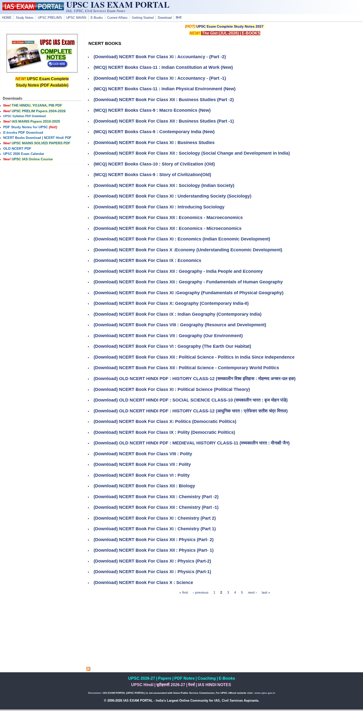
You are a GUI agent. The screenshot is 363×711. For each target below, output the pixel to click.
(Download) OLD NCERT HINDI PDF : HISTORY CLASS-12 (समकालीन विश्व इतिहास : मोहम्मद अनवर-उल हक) (195, 378)
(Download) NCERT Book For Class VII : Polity (142, 464)
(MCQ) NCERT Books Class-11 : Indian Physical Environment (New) (165, 88)
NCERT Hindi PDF (57, 138)
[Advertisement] (224, 632)
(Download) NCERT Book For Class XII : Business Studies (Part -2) (164, 99)
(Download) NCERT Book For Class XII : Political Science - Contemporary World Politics (186, 367)
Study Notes (25, 17)
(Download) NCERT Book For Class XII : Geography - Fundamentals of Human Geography (188, 281)
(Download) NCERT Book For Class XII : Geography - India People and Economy (178, 271)
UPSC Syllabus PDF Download (24, 116)
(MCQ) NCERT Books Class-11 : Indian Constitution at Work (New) (163, 67)
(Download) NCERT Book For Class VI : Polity (142, 475)
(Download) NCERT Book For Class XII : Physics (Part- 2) (154, 539)
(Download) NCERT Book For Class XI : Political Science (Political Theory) (172, 389)
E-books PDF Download (23, 132)
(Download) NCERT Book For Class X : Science (143, 582)
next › (252, 592)
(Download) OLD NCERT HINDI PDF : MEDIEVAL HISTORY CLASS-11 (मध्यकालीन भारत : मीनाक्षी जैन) (192, 442)
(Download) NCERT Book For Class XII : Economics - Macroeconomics (168, 217)
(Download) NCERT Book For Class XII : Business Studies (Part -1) (164, 121)
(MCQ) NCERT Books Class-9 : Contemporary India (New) (154, 131)
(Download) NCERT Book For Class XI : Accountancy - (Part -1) (160, 78)
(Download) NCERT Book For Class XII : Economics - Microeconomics (168, 228)
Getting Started (143, 17)
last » (266, 592)
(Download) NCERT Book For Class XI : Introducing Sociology (159, 206)
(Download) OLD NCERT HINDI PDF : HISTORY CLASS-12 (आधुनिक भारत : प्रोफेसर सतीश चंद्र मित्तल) (191, 410)
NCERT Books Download (22, 138)
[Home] (33, 9)
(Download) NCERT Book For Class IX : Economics (147, 260)
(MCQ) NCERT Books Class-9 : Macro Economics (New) (152, 110)
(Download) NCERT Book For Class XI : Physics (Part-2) (152, 561)
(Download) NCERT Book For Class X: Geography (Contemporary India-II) (171, 303)
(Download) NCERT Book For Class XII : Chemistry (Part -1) (156, 507)
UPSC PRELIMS (50, 17)
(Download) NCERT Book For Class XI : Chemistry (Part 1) (155, 528)
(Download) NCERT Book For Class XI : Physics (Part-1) (152, 571)
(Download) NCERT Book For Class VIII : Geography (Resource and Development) (180, 324)
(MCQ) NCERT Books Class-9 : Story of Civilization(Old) (152, 174)
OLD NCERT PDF (17, 148)
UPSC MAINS (76, 17)
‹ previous (200, 592)
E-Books (97, 17)
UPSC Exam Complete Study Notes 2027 (229, 26)
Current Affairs (117, 17)
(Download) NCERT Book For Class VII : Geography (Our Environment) (168, 335)
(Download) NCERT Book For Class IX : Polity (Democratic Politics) (164, 432)
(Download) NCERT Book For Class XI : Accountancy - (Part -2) (160, 56)
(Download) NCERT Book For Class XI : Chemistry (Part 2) (155, 518)
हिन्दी (179, 17)
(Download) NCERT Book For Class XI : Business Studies (154, 142)
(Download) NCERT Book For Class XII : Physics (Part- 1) (154, 550)
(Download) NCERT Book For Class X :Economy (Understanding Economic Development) (188, 249)
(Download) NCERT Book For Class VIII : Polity (143, 453)
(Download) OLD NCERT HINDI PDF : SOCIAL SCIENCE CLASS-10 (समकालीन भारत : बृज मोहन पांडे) (191, 400)
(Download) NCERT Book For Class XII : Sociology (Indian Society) (164, 185)
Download (165, 17)
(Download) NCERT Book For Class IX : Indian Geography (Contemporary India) (178, 314)
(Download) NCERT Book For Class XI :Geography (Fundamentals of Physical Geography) (188, 292)
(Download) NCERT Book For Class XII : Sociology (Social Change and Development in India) (192, 153)
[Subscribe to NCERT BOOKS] (88, 670)
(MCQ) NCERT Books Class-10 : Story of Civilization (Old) (154, 164)
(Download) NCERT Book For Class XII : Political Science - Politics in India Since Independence (194, 357)
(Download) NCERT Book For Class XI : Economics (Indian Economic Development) (182, 239)
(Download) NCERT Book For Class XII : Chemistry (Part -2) (156, 496)
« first (183, 592)
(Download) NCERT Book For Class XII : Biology (144, 485)
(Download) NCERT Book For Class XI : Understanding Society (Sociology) (172, 196)
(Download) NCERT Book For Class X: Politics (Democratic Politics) (165, 421)
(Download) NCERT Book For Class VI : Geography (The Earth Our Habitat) (172, 346)
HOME (7, 17)
